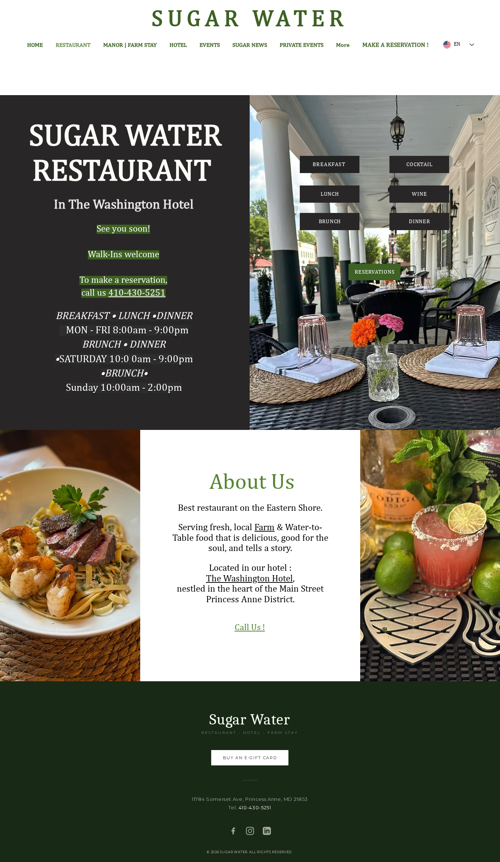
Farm (264, 527)
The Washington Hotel (249, 579)
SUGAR (202, 19)
